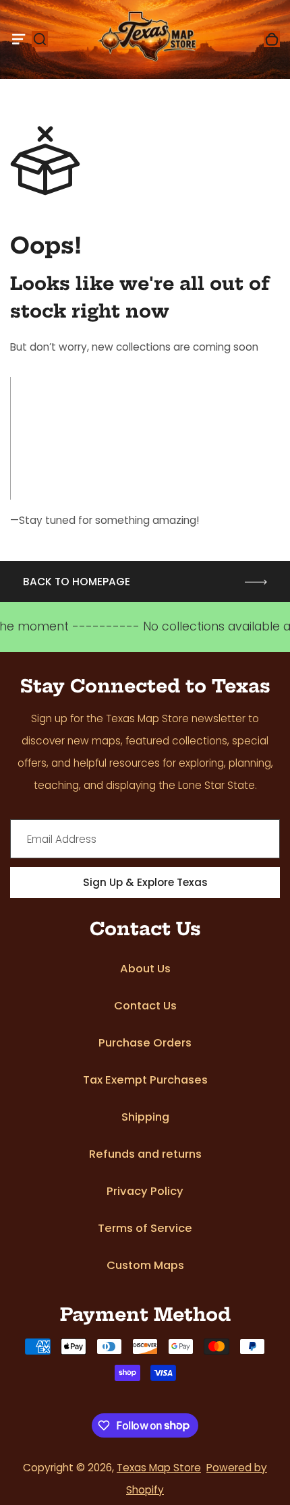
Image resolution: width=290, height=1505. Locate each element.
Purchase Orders (145, 1043)
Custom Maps (145, 1265)
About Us (145, 968)
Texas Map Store (159, 1467)
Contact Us (145, 1005)
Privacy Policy (145, 1191)
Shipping (145, 1117)
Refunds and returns (145, 1154)
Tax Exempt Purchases (145, 1080)
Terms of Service (145, 1228)
